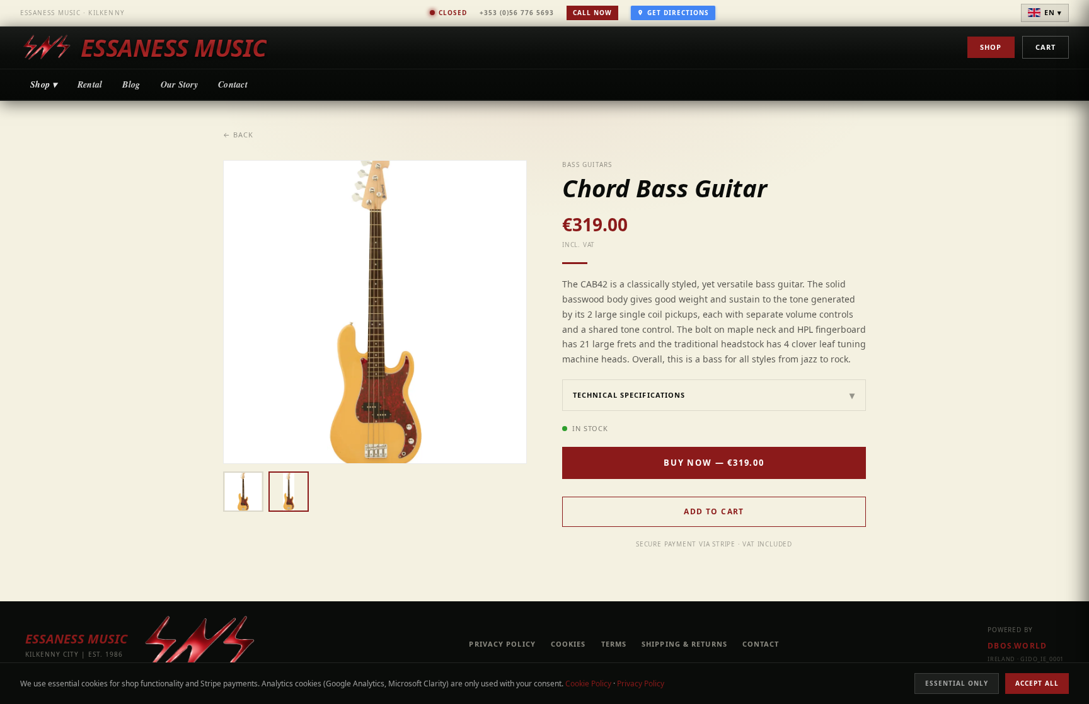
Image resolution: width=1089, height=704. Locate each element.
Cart (1045, 47)
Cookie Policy (588, 683)
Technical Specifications (714, 395)
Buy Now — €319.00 (714, 462)
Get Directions (678, 12)
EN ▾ (1053, 12)
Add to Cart (714, 511)
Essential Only (956, 683)
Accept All (1037, 683)
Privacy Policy (640, 683)
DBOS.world (1017, 645)
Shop (990, 47)
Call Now (592, 12)
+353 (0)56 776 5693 (517, 12)
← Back (238, 134)
